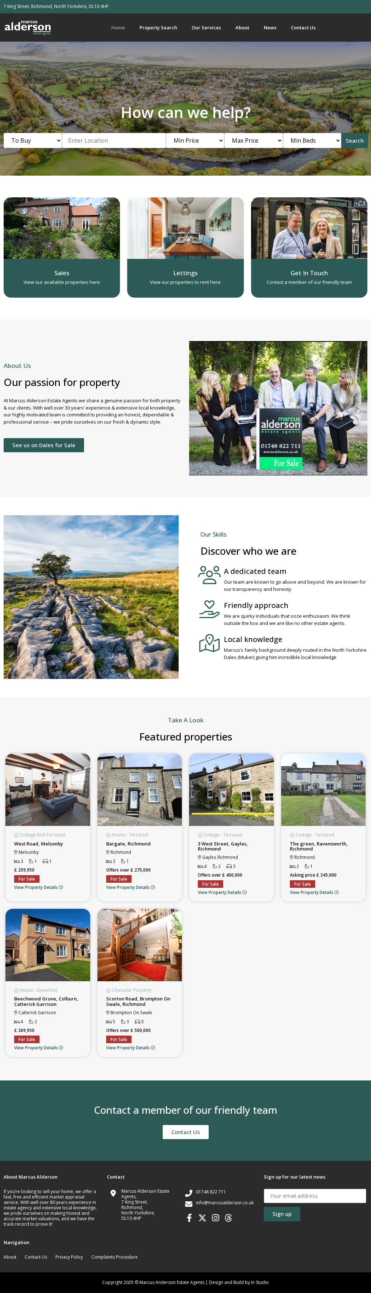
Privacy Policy (69, 1257)
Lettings (185, 273)
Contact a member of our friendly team (309, 282)
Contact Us (303, 27)
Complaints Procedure (114, 1257)
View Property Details (36, 887)
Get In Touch (309, 273)
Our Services (206, 27)
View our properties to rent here (185, 282)
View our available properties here (62, 282)
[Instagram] (215, 1218)
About (242, 27)
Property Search (158, 27)
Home (118, 27)
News (270, 27)
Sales (61, 273)
